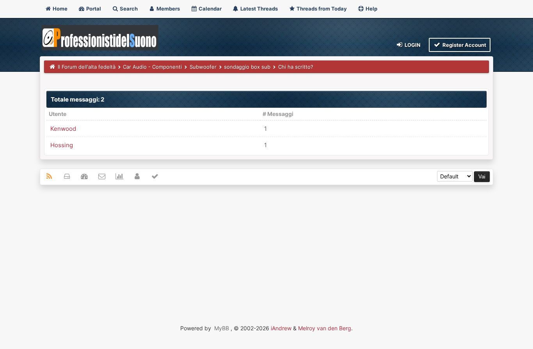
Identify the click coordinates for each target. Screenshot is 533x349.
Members (167, 8)
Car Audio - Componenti (152, 67)
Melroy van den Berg (324, 328)
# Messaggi (278, 113)
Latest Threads (258, 8)
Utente (57, 113)
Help (370, 8)
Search (128, 8)
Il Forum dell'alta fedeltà (86, 67)
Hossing (61, 145)
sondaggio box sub (247, 67)
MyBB (221, 328)
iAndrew (281, 328)
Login (412, 45)
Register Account (463, 45)
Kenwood (63, 128)
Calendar (209, 8)
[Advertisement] (266, 247)
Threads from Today (321, 8)
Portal (93, 8)
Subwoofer (203, 67)
